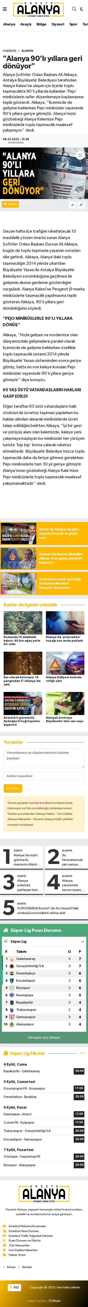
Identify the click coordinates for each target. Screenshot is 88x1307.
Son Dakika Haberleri (23, 1250)
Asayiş (25, 24)
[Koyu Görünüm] (81, 9)
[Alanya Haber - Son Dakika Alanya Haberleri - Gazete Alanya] (38, 9)
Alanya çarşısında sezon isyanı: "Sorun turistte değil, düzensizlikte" (74, 885)
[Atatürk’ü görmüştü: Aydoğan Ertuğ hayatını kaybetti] (23, 703)
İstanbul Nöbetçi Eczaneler (27, 1226)
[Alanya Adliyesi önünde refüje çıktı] (65, 663)
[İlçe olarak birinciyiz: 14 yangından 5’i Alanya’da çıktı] (23, 663)
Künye (11, 1267)
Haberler (9, 50)
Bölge (42, 24)
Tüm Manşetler (19, 1245)
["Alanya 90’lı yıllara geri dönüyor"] (44, 173)
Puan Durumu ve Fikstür (25, 1240)
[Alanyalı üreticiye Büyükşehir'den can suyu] (65, 703)
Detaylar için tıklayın (44, 1037)
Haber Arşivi (17, 1254)
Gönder (13, 788)
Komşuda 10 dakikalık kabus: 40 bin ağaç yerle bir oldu (22, 641)
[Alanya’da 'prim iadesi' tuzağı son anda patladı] (65, 623)
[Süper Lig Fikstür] (82, 1053)
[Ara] (74, 9)
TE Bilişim (54, 1301)
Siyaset (57, 24)
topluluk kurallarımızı (42, 802)
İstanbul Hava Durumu (24, 1231)
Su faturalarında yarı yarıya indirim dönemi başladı (74, 860)
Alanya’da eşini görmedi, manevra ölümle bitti (26, 860)
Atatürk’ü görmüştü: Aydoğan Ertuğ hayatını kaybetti (22, 721)
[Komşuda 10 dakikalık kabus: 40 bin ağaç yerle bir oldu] (23, 623)
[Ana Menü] (5, 9)
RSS (16, 1287)
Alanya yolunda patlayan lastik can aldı (28, 885)
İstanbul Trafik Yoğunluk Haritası (31, 1235)
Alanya (9, 24)
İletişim (27, 1267)
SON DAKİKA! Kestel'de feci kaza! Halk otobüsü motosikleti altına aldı (47, 911)
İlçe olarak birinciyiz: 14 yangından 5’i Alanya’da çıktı (22, 681)
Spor (73, 24)
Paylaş (12, 204)
